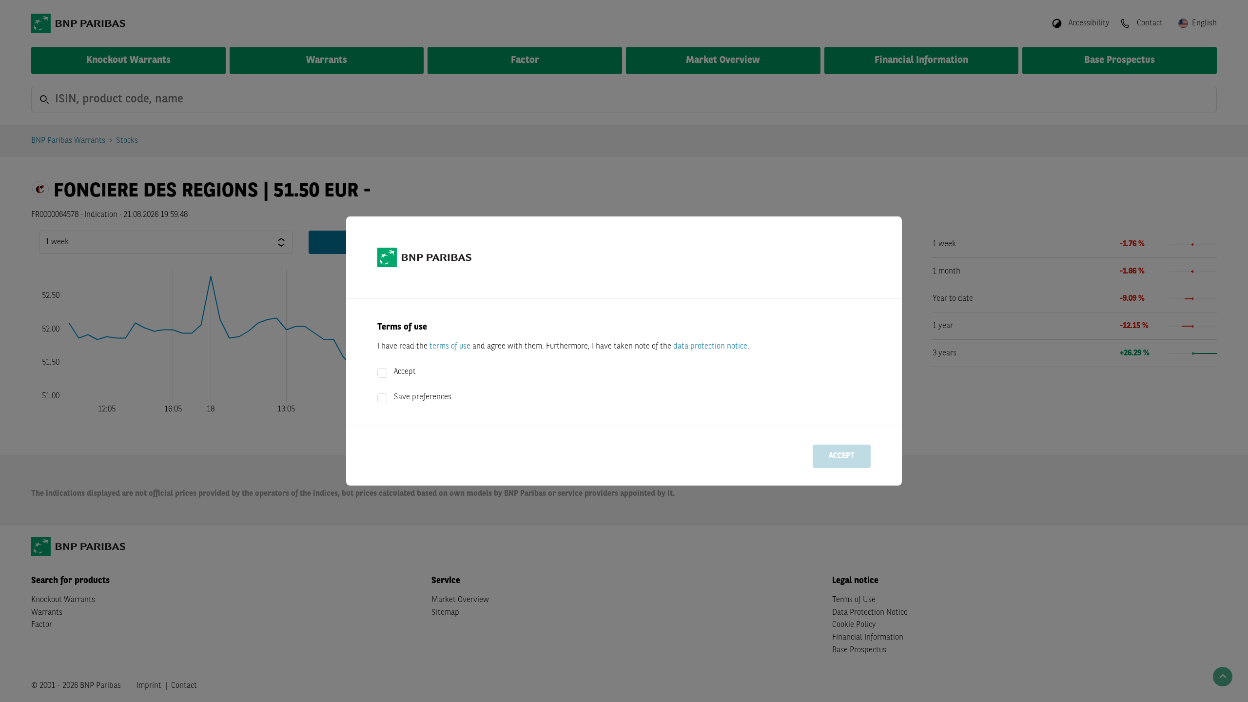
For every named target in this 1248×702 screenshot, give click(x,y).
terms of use (449, 347)
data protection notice (710, 347)
